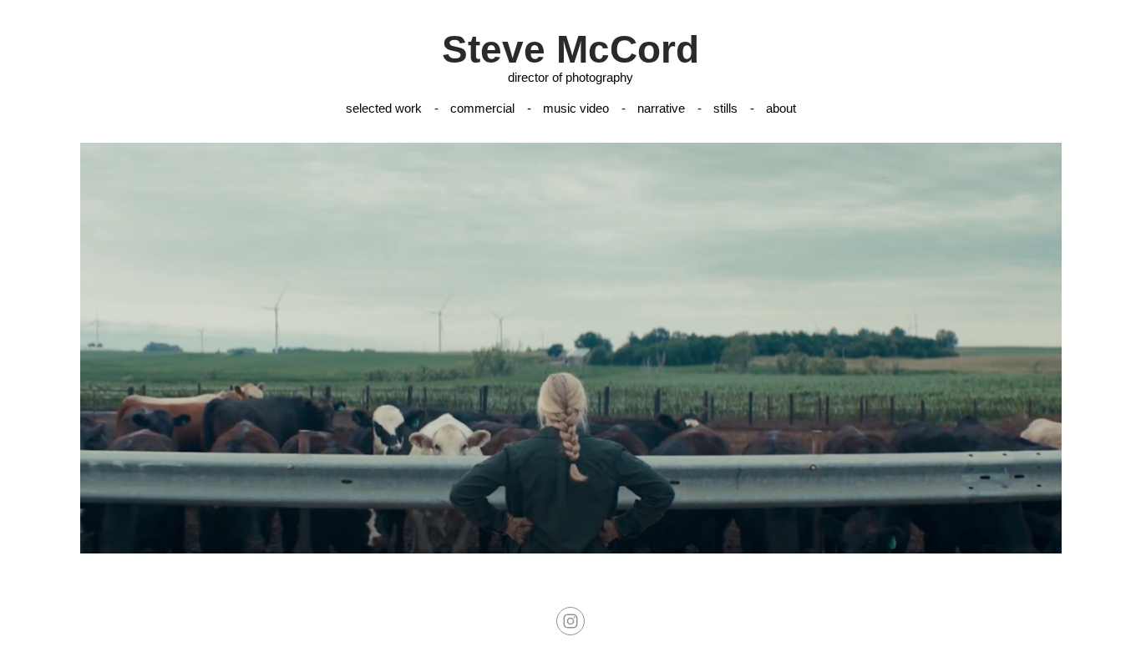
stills (725, 108)
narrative (661, 108)
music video (576, 108)
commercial (482, 108)
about (781, 108)
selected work (384, 108)
